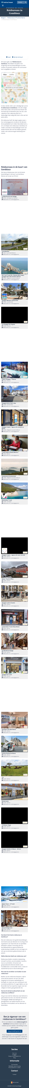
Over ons (14, 1053)
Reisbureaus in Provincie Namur (16, 18)
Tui (3, 777)
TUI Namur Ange (6, 825)
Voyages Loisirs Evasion (8, 603)
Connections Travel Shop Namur (11, 627)
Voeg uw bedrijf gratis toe (14, 1056)
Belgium (3, 18)
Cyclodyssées (5, 251)
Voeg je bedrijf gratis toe (14, 1031)
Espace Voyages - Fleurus (9, 379)
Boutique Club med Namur (9, 729)
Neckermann (5, 801)
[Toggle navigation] (2, 5)
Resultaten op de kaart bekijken (14, 87)
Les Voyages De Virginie (8, 324)
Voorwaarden (14, 1064)
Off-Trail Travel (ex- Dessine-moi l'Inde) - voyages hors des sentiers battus (13, 276)
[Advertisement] (14, 35)
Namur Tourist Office (7, 579)
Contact (14, 1074)
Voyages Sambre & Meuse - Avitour (11, 849)
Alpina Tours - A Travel (8, 904)
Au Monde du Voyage (7, 650)
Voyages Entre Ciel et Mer (9, 403)
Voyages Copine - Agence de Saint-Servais (13, 555)
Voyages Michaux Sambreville (10, 300)
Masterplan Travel (7, 500)
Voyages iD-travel (7, 674)
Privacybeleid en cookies (14, 1067)
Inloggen (14, 1054)
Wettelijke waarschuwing (14, 1066)
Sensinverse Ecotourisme (9, 476)
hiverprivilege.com (7, 928)
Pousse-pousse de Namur (9, 753)
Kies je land (15, 1082)
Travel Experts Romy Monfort (10, 452)
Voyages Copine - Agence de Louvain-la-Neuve (13, 427)
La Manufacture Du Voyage (9, 196)
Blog (14, 1057)
